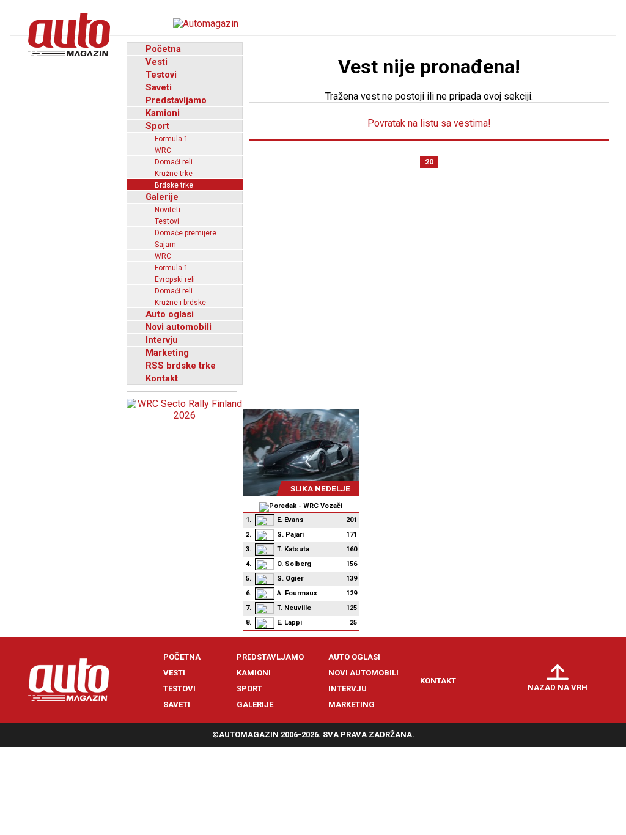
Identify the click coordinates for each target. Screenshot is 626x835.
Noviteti (167, 209)
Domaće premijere (185, 233)
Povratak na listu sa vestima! (429, 123)
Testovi (161, 74)
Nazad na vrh (557, 687)
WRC (163, 150)
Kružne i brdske (180, 302)
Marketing (167, 352)
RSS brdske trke (180, 365)
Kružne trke (174, 173)
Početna (163, 48)
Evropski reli (175, 279)
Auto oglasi (169, 314)
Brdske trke (174, 185)
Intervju (161, 339)
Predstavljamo (176, 100)
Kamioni (162, 113)
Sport (157, 125)
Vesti (156, 61)
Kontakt (161, 378)
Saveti (158, 87)
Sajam (165, 244)
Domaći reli (174, 162)
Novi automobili (178, 327)
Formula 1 (171, 138)
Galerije (162, 196)
